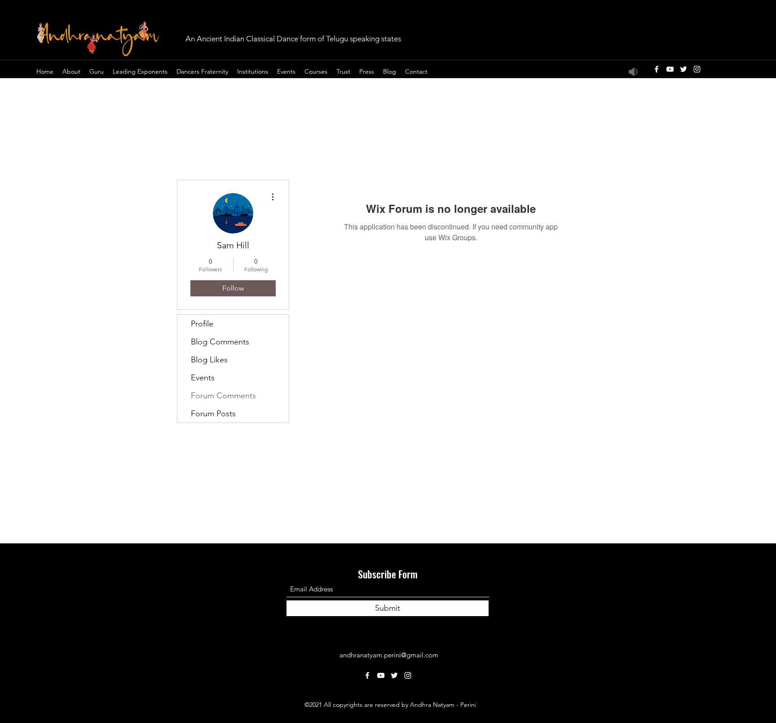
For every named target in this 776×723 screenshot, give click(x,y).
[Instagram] (696, 69)
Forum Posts (213, 414)
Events (203, 378)
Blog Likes (209, 360)
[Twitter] (683, 69)
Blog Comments (220, 342)
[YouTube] (670, 69)
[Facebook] (656, 69)
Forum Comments (223, 396)
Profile (202, 324)
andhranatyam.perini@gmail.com (389, 655)
